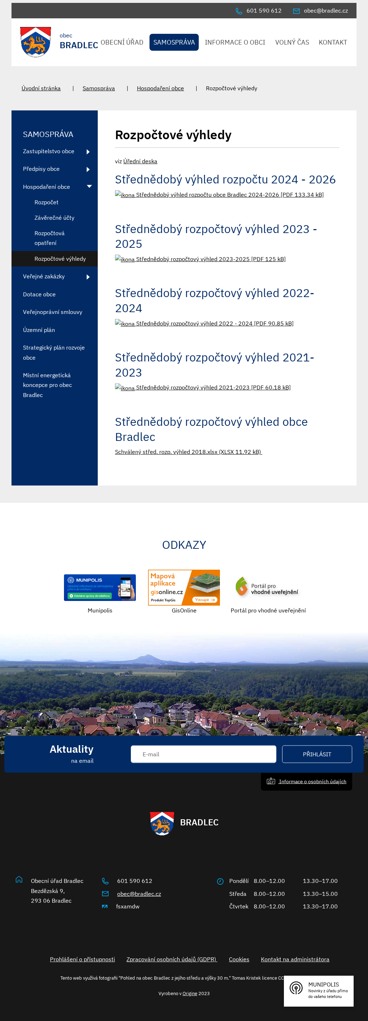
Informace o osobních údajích (312, 781)
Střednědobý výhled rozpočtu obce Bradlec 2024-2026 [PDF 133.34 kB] (229, 194)
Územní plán (39, 329)
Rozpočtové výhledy (60, 258)
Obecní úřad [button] (122, 42)
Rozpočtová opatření (49, 237)
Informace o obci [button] (235, 42)
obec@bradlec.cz (139, 893)
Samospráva (99, 88)
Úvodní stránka (41, 88)
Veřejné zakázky (44, 276)
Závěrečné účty (54, 217)
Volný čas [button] (292, 42)
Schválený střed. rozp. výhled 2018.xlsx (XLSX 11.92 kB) (188, 451)
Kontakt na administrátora (295, 959)
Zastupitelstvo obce (48, 151)
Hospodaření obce (160, 88)
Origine (190, 993)
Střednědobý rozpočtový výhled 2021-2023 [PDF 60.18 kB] (213, 387)
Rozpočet (46, 202)
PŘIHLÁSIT (317, 754)
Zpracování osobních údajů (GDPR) (171, 959)
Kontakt (333, 42)
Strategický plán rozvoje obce (54, 352)
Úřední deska (140, 161)
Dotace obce (39, 294)
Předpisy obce (41, 168)
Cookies (239, 959)
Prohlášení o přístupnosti (82, 959)
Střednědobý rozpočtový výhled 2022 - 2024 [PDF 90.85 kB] (214, 323)
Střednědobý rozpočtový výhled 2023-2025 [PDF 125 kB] (210, 259)
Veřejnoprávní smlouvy (52, 311)
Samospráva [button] (174, 42)
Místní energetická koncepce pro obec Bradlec (47, 385)
